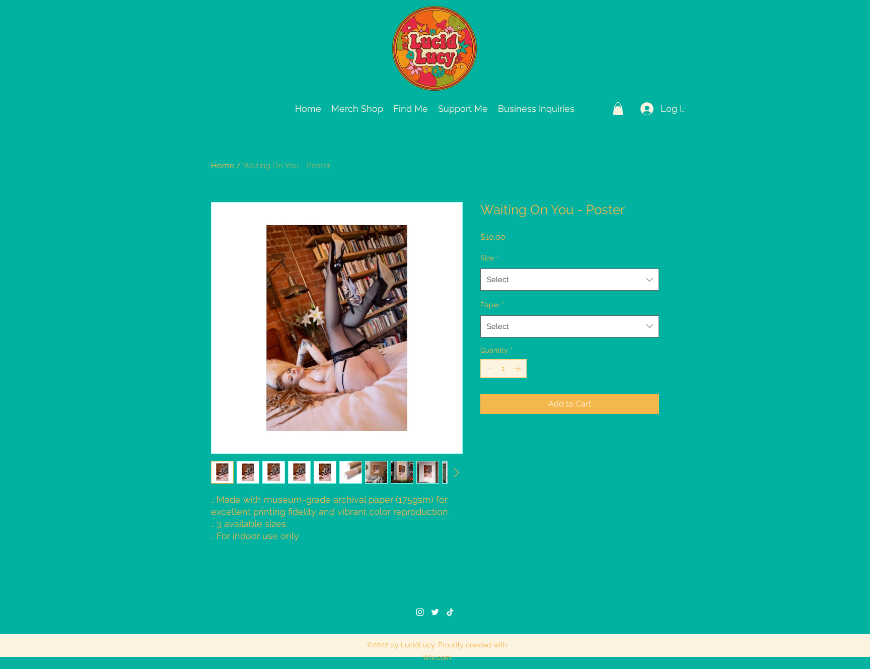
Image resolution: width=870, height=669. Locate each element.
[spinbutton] (503, 368)
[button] (618, 108)
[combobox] (569, 280)
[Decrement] (488, 368)
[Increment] (519, 368)
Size (489, 258)
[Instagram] (420, 612)
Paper (492, 305)
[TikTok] (450, 612)
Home (222, 165)
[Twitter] (435, 612)
